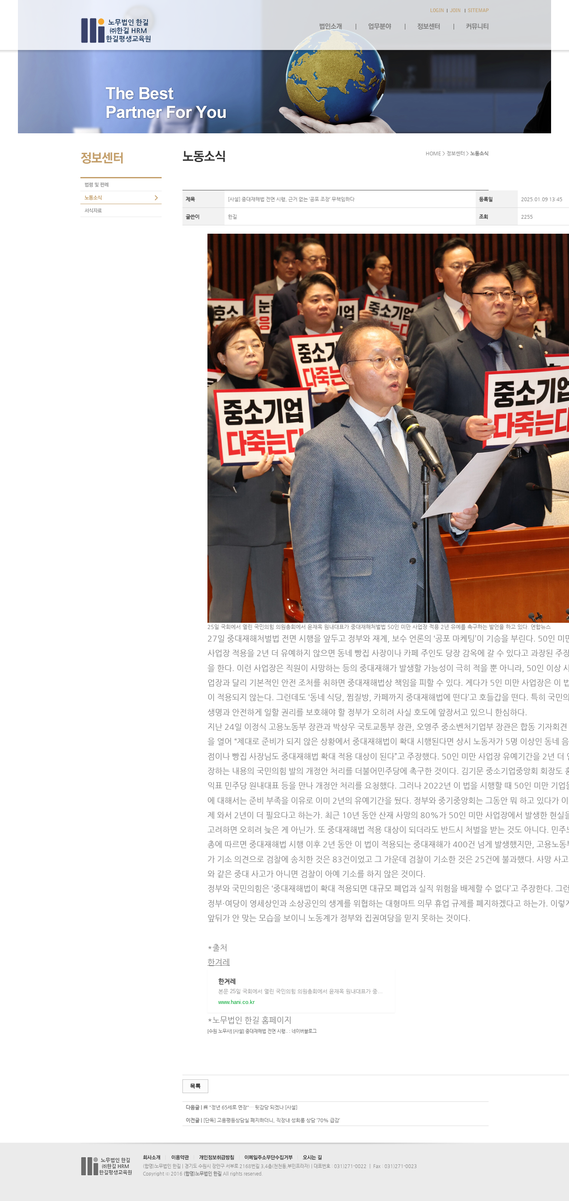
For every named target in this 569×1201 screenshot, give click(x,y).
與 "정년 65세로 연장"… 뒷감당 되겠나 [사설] (250, 1107)
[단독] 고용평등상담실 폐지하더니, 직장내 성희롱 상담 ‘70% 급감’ (271, 1120)
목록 (195, 1086)
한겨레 (218, 962)
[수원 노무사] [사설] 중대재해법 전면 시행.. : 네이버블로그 (262, 1031)
